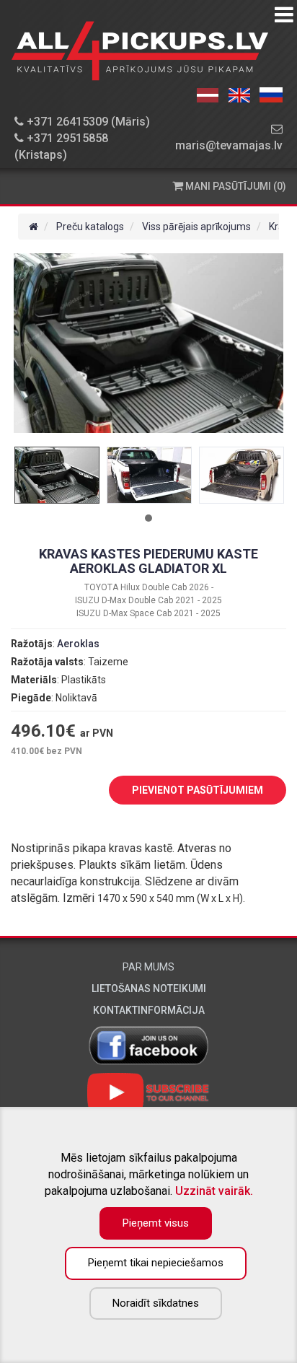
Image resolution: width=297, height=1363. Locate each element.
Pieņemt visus (156, 1223)
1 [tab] (148, 518)
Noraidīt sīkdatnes (155, 1303)
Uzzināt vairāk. (214, 1191)
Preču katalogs (90, 226)
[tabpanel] (56, 475)
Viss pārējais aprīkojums (196, 226)
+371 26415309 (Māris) (87, 121)
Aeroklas (78, 643)
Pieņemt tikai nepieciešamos (155, 1262)
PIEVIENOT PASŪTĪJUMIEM (197, 790)
